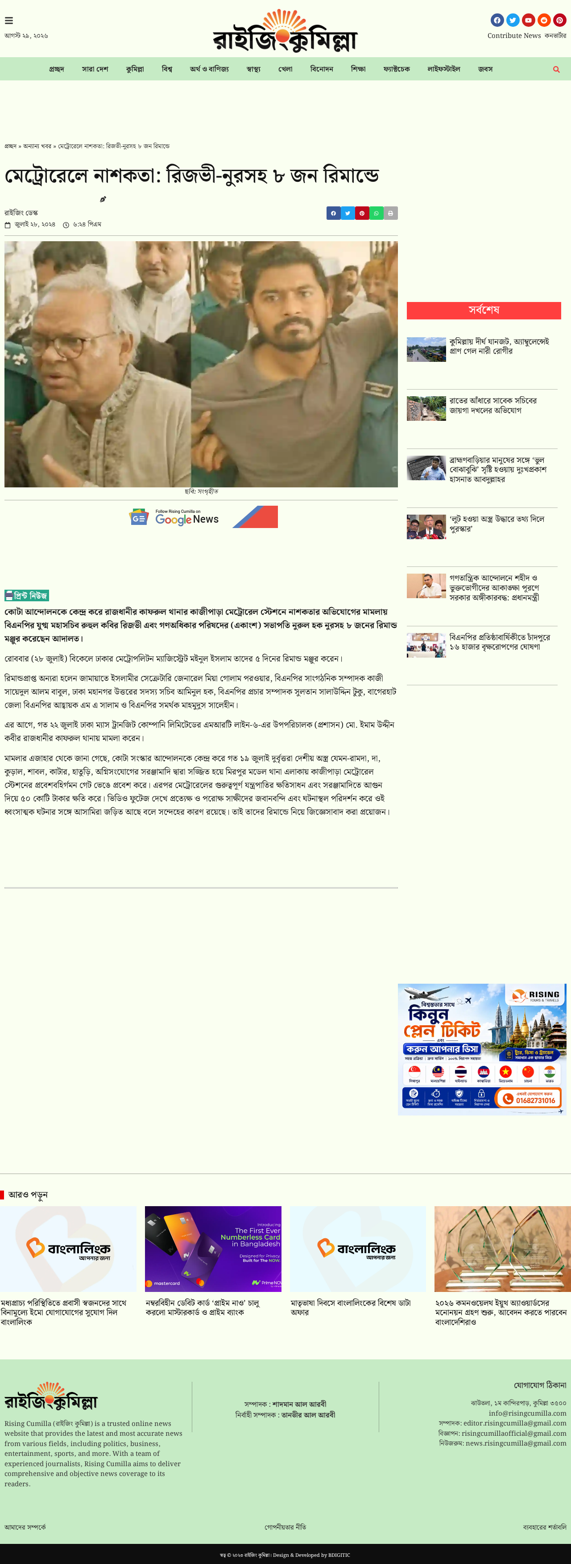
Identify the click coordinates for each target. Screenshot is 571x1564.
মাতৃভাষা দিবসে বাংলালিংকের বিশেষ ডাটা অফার (351, 1308)
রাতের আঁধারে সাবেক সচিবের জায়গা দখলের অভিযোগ (493, 405)
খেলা (285, 69)
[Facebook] (497, 20)
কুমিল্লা (135, 69)
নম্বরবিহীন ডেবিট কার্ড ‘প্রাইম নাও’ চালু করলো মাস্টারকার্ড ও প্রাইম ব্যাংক (202, 1308)
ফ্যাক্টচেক (397, 69)
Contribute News (514, 36)
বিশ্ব (167, 69)
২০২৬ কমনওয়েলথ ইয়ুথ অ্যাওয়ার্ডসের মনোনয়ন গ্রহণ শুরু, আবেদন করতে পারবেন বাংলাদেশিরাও (501, 1313)
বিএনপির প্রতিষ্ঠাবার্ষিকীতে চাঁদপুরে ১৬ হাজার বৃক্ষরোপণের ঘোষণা (500, 642)
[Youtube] (528, 20)
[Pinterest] (560, 20)
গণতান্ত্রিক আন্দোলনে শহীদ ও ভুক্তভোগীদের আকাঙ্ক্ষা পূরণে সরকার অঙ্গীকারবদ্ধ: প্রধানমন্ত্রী (494, 588)
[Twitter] (513, 20)
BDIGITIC (339, 1555)
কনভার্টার (556, 36)
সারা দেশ (95, 69)
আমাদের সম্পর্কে (25, 1527)
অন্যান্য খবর (37, 146)
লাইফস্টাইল (444, 69)
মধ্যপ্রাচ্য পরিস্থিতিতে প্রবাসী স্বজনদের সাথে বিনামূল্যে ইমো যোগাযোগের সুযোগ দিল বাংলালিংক (63, 1313)
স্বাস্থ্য (254, 69)
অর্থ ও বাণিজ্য (209, 69)
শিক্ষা (358, 69)
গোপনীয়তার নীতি (285, 1527)
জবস (485, 69)
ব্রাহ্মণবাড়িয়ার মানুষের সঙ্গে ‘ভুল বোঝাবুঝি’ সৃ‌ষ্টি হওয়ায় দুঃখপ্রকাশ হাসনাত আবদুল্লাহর (498, 470)
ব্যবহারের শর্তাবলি (545, 1527)
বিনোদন (321, 69)
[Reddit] (544, 20)
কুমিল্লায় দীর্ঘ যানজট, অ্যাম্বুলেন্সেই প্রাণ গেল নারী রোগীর (499, 346)
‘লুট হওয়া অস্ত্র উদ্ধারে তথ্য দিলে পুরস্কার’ (497, 524)
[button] (334, 212)
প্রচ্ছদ (56, 69)
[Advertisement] (285, 105)
